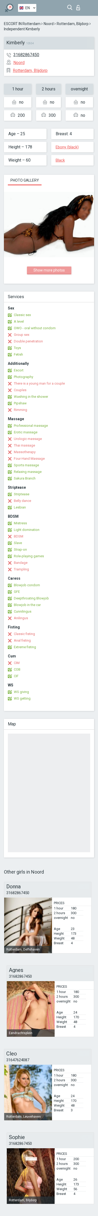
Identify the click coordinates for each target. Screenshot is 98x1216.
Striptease (21, 494)
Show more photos (49, 270)
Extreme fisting (25, 647)
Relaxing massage (28, 472)
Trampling (21, 569)
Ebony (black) (67, 147)
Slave (18, 543)
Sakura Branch (25, 478)
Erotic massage (25, 432)
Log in (79, 6)
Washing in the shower (31, 397)
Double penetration (28, 341)
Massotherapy (25, 452)
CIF (16, 676)
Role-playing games (29, 556)
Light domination (26, 530)
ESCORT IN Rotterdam (22, 24)
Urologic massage (28, 439)
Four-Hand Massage (29, 459)
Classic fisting (24, 634)
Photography (23, 377)
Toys (17, 348)
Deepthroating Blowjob (31, 598)
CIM (17, 663)
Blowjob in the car (27, 605)
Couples (20, 390)
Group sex (21, 335)
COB (17, 669)
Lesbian (20, 507)
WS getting (22, 698)
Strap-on (20, 549)
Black (60, 160)
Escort (19, 370)
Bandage (20, 563)
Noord (49, 24)
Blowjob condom (27, 585)
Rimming (20, 410)
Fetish (18, 354)
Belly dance (22, 501)
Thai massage (24, 445)
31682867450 (26, 54)
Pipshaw (20, 403)
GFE (17, 592)
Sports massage (26, 465)
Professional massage (31, 426)
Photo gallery (24, 180)
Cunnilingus (22, 611)
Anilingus (21, 618)
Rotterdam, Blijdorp (73, 24)
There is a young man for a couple (39, 383)
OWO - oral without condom (35, 328)
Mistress (20, 523)
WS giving (21, 692)
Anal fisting (22, 640)
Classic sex (22, 315)
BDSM (18, 536)
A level (19, 321)
